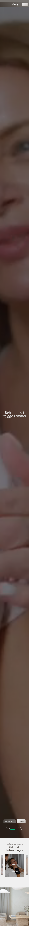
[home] (14, 4)
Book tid (25, 4)
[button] (4, 4)
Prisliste (21, 821)
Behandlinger (9, 821)
